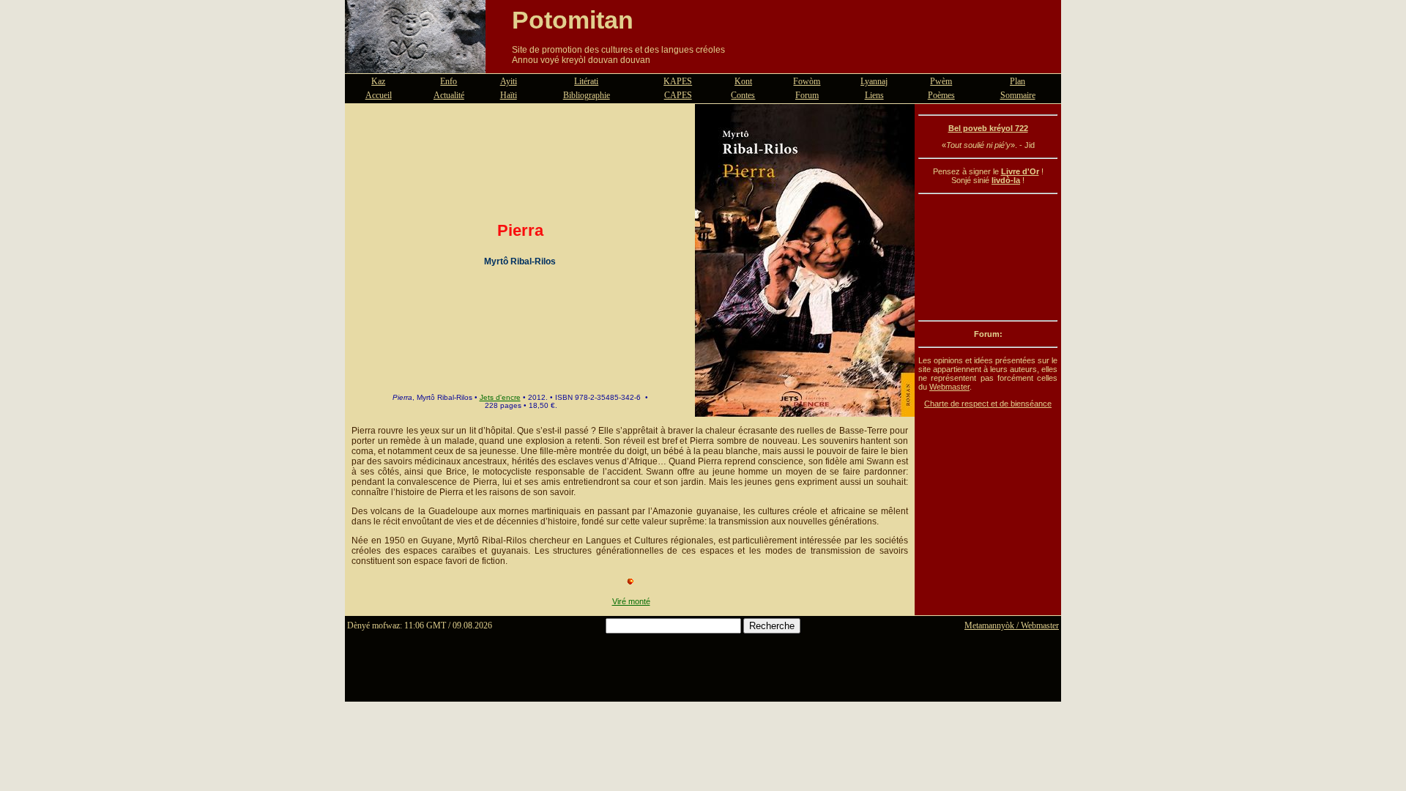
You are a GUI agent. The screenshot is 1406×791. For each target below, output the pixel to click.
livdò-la (1006, 180)
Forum (807, 95)
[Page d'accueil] (415, 64)
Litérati (586, 81)
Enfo (448, 81)
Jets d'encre (500, 397)
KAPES (677, 81)
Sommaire (1017, 95)
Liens (874, 95)
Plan (1017, 81)
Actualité (449, 95)
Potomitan (572, 20)
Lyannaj (874, 81)
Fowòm (806, 81)
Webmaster (949, 386)
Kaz (378, 81)
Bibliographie (586, 95)
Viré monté (631, 601)
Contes (743, 95)
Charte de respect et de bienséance (988, 403)
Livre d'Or (1020, 171)
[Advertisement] (988, 257)
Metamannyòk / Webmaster (1011, 625)
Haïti (508, 95)
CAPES (678, 95)
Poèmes (941, 95)
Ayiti (508, 81)
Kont (743, 81)
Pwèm (941, 81)
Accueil (378, 95)
